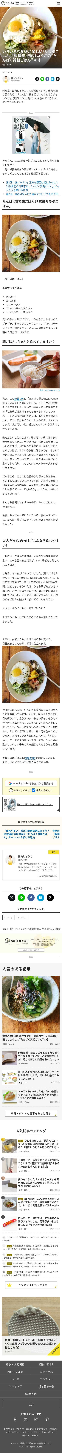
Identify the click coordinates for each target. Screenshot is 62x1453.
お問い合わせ (9, 1429)
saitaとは (31, 1393)
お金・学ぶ (46, 1371)
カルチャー (46, 1379)
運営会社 (25, 1435)
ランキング (15, 1386)
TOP (4, 929)
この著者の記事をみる (48, 876)
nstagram (30, 757)
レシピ (9, 917)
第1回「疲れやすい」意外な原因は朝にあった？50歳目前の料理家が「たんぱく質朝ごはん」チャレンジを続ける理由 (32, 186)
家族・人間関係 (15, 1364)
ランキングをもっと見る (33, 1285)
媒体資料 (35, 1435)
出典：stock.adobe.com (50, 390)
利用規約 (53, 1429)
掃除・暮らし (46, 1364)
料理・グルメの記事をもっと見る (31, 1113)
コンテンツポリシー (12, 1432)
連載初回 (19, 398)
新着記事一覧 (46, 1386)
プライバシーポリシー (31, 1432)
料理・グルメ (15, 929)
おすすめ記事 (42, 1429)
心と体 (15, 1379)
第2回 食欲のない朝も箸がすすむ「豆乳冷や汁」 (33, 194)
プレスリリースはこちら (25, 1429)
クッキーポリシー (48, 1432)
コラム (23, 917)
